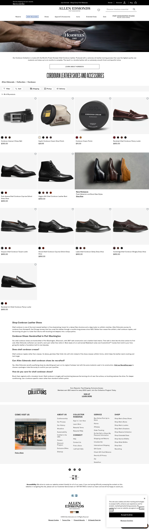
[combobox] (121, 9)
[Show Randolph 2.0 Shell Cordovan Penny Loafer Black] (2, 303)
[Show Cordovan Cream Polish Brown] (81, 137)
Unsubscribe (98, 442)
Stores (110, 3)
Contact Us (77, 442)
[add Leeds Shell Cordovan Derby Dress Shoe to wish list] (110, 209)
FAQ (74, 439)
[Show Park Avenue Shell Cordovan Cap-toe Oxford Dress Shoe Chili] (6, 193)
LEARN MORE (87, 396)
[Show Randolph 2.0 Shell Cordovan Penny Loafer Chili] (6, 303)
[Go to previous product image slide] (1, 118)
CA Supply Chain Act (94, 520)
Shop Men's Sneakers (122, 429)
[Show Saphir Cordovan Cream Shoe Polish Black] (43, 137)
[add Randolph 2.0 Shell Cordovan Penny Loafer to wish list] (35, 264)
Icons (78, 17)
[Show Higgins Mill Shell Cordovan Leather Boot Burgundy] (47, 193)
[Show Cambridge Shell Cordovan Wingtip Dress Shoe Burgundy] (114, 248)
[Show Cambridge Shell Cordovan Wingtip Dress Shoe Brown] (118, 248)
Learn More (77, 424)
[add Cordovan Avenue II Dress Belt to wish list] (35, 98)
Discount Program (60, 444)
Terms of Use (66, 520)
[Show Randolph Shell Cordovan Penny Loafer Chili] (118, 137)
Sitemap (60, 452)
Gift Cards (97, 449)
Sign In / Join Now (79, 421)
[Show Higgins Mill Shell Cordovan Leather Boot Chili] (51, 193)
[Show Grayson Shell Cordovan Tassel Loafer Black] (2, 248)
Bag (131, 3)
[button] (18, 4)
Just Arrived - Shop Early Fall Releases (74, 3)
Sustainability (62, 432)
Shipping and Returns (101, 439)
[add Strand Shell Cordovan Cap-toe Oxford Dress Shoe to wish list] (72, 209)
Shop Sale (118, 445)
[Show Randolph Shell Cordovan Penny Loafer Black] (125, 137)
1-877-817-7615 (78, 449)
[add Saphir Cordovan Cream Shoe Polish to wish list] (72, 98)
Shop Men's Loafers (121, 425)
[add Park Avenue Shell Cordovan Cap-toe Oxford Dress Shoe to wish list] (35, 153)
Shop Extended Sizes (122, 435)
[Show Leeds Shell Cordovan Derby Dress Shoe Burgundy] (81, 248)
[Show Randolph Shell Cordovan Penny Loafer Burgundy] (114, 137)
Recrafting (118, 449)
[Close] (144, 498)
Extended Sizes (91, 17)
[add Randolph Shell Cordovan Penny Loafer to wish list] (147, 98)
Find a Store (19, 453)
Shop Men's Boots (121, 422)
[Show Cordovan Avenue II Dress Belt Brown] (10, 137)
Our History (61, 425)
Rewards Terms (78, 427)
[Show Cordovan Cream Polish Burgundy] (77, 137)
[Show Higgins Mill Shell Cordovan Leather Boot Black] (40, 193)
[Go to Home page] (74, 9)
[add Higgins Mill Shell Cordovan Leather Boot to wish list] (72, 153)
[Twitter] (79, 471)
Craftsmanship (62, 418)
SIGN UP (87, 394)
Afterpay (97, 427)
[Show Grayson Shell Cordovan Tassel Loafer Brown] (10, 248)
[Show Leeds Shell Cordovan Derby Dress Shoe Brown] (84, 248)
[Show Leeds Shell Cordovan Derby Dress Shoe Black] (77, 248)
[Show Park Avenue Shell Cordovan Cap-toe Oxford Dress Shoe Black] (2, 193)
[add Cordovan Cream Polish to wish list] (110, 98)
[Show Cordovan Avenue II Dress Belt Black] (2, 137)
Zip (95, 459)
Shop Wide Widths (121, 442)
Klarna (96, 423)
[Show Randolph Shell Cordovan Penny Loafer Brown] (122, 137)
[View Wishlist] (98, 10)
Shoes (47, 17)
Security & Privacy (100, 455)
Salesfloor (97, 462)
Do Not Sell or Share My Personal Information (102, 434)
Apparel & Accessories (62, 17)
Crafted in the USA (62, 436)
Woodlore (60, 429)
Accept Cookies (127, 515)
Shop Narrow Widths (122, 439)
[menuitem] (18, 17)
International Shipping (101, 445)
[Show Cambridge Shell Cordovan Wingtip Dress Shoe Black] (122, 248)
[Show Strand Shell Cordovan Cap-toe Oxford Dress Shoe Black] (40, 248)
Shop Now (79, 196)
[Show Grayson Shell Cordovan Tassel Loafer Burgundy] (6, 248)
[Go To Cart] (136, 2)
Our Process (61, 422)
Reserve (18, 17)
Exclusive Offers (62, 448)
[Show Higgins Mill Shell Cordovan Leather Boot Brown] (43, 193)
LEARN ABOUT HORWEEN (74, 67)
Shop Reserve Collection (123, 432)
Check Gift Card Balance (102, 452)
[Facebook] (69, 471)
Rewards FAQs (78, 431)
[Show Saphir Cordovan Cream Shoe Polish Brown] (40, 137)
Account (119, 3)
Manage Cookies (53, 520)
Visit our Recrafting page (123, 365)
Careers (60, 440)
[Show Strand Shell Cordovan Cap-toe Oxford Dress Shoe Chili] (43, 248)
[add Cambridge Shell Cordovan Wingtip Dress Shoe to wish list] (147, 209)
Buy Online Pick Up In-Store (102, 419)
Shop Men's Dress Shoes (123, 418)
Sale (104, 17)
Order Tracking (99, 430)
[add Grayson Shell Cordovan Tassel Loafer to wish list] (35, 209)
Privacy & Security (79, 520)
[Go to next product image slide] (35, 118)
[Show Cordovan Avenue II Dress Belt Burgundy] (6, 137)
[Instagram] (74, 471)
